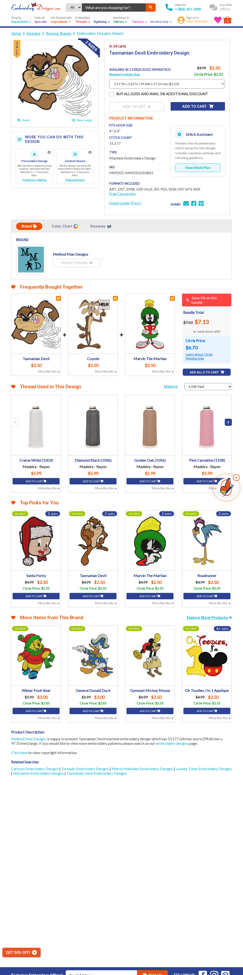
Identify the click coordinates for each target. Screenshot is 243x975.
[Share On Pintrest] (201, 204)
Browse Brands (58, 33)
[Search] (151, 7)
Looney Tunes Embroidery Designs (204, 768)
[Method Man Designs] (31, 259)
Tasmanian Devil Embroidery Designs (96, 773)
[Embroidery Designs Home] (36, 7)
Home (16, 33)
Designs (34, 33)
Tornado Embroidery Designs (85, 768)
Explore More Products (208, 617)
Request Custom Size (124, 74)
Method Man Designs (29, 738)
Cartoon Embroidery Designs (35, 768)
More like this (47, 371)
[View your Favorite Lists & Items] (218, 20)
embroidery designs (172, 743)
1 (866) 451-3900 (188, 9)
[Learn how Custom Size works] (90, 152)
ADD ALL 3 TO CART (205, 372)
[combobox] (114, 7)
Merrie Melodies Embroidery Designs (143, 768)
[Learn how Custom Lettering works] (49, 152)
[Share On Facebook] (193, 204)
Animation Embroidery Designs (39, 773)
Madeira (170, 386)
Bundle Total (193, 312)
